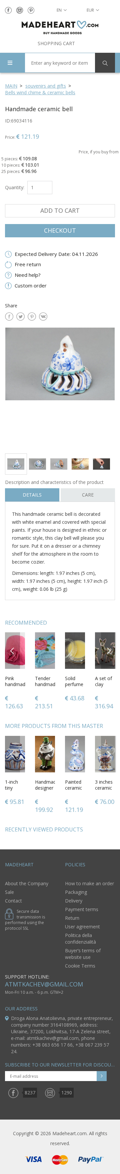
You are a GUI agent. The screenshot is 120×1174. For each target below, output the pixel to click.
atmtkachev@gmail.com (44, 984)
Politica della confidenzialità (80, 938)
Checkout (60, 230)
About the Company (26, 883)
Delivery (73, 901)
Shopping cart (56, 43)
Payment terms (81, 909)
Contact (13, 901)
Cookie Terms (80, 966)
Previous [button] (12, 650)
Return (72, 918)
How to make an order (89, 883)
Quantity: (14, 187)
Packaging (76, 892)
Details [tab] (32, 495)
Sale (9, 892)
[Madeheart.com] (60, 27)
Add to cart (60, 210)
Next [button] (109, 650)
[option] (60, 387)
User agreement (82, 926)
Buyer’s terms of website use (83, 953)
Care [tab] (88, 495)
